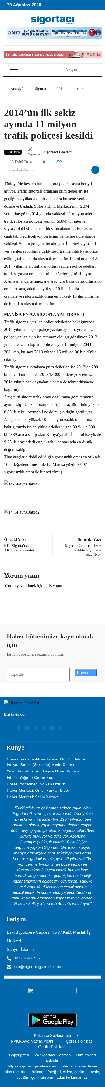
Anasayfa (17, 89)
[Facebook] (43, 728)
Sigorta (40, 89)
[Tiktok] (52, 728)
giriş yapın (53, 585)
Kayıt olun (86, 672)
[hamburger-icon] (14, 69)
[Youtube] (18, 728)
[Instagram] (35, 728)
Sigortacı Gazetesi (57, 152)
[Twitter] (60, 728)
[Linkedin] (27, 728)
